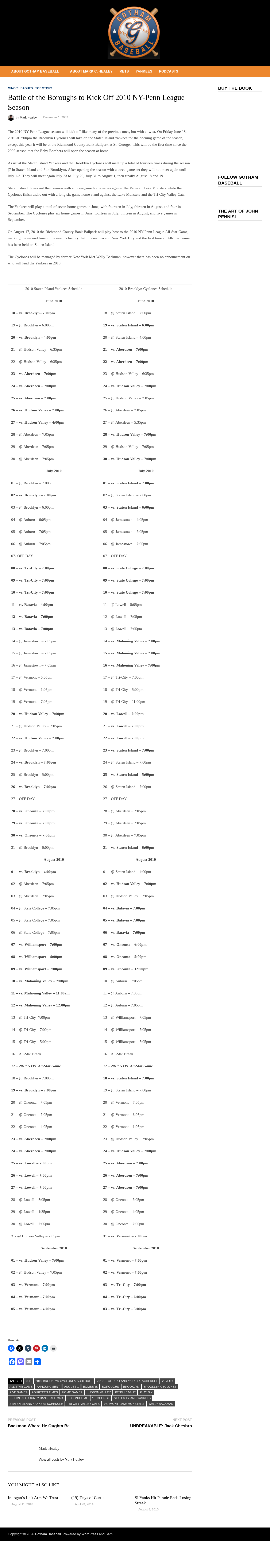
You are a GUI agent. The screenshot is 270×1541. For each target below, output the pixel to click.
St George (101, 1398)
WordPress (89, 1534)
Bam (108, 1534)
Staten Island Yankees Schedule (36, 1403)
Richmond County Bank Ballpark (36, 1398)
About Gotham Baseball (35, 71)
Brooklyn (131, 1386)
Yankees (144, 71)
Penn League (125, 1392)
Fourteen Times (45, 1392)
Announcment (48, 1386)
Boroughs (110, 1386)
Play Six (146, 1392)
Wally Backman (160, 1403)
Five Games (18, 1392)
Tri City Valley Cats (83, 1403)
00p (28, 1381)
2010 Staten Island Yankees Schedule (127, 1381)
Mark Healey (28, 117)
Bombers (90, 1386)
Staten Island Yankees (132, 1398)
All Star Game (20, 1386)
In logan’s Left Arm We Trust (33, 1497)
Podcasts (168, 71)
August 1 (71, 1386)
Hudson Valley (98, 1392)
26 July (167, 1381)
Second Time (78, 1398)
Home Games (72, 1392)
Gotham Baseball (48, 1534)
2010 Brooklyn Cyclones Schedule (64, 1381)
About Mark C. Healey (91, 71)
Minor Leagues (20, 88)
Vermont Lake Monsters (124, 1403)
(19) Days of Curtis (87, 1497)
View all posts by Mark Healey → (63, 1459)
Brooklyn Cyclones (159, 1386)
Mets (124, 71)
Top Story (43, 88)
